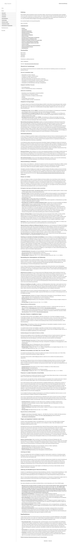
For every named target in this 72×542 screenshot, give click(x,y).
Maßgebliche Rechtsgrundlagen (27, 32)
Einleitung (23, 28)
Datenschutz (46, 540)
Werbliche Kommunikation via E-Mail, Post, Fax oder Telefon (32, 40)
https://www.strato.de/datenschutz (42, 311)
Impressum (50, 540)
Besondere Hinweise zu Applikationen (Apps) (29, 38)
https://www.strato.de (25, 311)
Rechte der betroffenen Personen (27, 46)
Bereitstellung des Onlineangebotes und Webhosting (30, 37)
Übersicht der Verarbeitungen (27, 30)
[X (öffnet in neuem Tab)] (2, 34)
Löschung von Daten (25, 44)
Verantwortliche (24, 29)
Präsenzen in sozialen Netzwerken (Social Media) (30, 41)
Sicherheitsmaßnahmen (26, 33)
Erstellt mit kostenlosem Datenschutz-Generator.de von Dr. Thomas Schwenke (34, 537)
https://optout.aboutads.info (25, 233)
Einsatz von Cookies (25, 36)
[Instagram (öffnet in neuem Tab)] (5, 34)
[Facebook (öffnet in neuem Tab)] (4, 34)
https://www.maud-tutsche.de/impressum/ (32, 63)
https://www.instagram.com (47, 415)
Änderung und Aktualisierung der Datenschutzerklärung (31, 45)
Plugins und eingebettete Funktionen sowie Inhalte (30, 42)
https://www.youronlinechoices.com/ (37, 233)
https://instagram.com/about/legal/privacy (28, 416)
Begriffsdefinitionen (25, 48)
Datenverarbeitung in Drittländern (27, 34)
